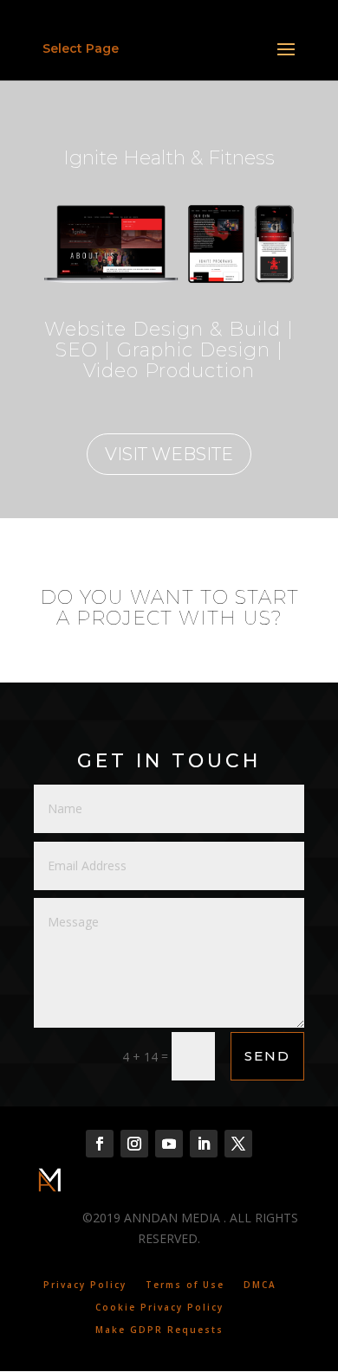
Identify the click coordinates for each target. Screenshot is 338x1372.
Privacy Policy (85, 1285)
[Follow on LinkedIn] (204, 1143)
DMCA (260, 1285)
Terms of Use (185, 1285)
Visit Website (169, 454)
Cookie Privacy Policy (159, 1307)
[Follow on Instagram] (134, 1143)
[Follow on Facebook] (100, 1143)
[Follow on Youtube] (169, 1143)
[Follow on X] (238, 1143)
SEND (267, 1056)
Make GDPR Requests (159, 1330)
